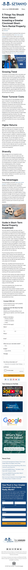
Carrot (21, 566)
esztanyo (6, 30)
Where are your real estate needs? (12, 343)
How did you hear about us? (10, 362)
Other (6, 322)
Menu (23, 9)
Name (5, 327)
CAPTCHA (6, 367)
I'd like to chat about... (8, 317)
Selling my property (9, 320)
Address (4, 512)
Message (5, 353)
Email (5, 338)
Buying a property (9, 318)
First (4, 331)
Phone (5, 333)
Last (15, 331)
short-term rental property (17, 53)
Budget (5, 348)
